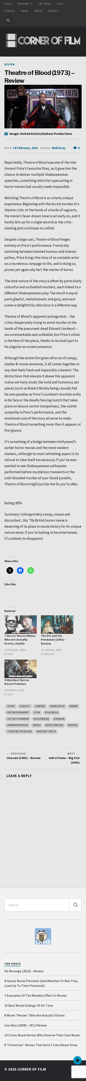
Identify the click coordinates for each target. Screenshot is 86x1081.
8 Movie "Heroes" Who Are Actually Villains (34, 1015)
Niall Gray (59, 148)
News (24, 11)
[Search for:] (43, 904)
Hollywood (41, 718)
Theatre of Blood (19, 731)
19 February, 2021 (25, 148)
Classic (25, 706)
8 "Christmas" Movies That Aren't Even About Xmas (40, 1045)
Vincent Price (46, 731)
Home (8, 3)
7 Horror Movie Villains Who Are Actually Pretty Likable (19, 640)
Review (9, 64)
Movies (73, 725)
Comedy (40, 706)
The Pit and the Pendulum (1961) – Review (53, 640)
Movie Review (54, 725)
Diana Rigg (57, 706)
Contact (53, 11)
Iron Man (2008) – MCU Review (25, 1025)
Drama (74, 706)
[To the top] (77, 1060)
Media (37, 725)
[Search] (8, 20)
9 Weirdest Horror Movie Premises (16, 682)
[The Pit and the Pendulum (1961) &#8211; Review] (57, 624)
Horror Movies (17, 725)
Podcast (9, 11)
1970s (11, 706)
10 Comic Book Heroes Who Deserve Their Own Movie (42, 1035)
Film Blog (51, 712)
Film (37, 712)
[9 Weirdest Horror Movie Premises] (20, 669)
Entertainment (18, 712)
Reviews (23, 3)
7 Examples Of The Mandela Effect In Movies (35, 995)
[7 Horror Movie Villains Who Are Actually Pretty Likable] (20, 624)
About (38, 11)
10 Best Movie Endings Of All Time (28, 1005)
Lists (60, 3)
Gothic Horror (18, 718)
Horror (59, 718)
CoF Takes (44, 3)
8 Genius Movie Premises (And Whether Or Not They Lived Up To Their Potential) (41, 983)
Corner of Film (31, 1069)
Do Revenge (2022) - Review (23, 971)
